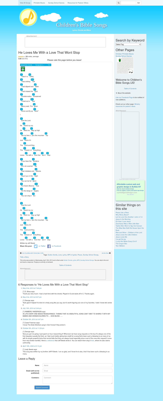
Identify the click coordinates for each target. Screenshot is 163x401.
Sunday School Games (56, 3)
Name (37, 365)
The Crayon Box (121, 243)
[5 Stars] (24, 56)
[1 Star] (19, 56)
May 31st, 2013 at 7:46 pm (32, 288)
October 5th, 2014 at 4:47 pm (33, 319)
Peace (80, 255)
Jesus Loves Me (121, 237)
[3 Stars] (21, 56)
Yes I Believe (120, 246)
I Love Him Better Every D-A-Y (126, 241)
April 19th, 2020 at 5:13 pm (32, 346)
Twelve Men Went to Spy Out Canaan (129, 226)
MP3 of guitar (72, 255)
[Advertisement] (65, 42)
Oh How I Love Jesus (123, 221)
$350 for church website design (125, 189)
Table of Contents (65, 265)
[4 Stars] (23, 56)
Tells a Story (24, 257)
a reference (50, 340)
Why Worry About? (122, 215)
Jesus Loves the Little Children (126, 235)
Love (60, 255)
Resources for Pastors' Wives (78, 3)
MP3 (78, 260)
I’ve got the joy (121, 239)
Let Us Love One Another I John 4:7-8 (129, 217)
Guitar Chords (68, 260)
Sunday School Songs (90, 255)
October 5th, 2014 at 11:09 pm (33, 328)
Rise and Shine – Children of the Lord (129, 232)
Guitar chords (52, 255)
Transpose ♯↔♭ (39, 65)
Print (49, 65)
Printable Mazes (39, 3)
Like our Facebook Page (124, 97)
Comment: (35, 377)
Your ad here (130, 194)
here (92, 340)
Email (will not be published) (32, 372)
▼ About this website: (123, 93)
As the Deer (105, 253)
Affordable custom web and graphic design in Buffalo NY (129, 185)
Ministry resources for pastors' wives (128, 105)
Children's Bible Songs (81, 25)
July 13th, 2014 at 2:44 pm (32, 308)
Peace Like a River (122, 212)
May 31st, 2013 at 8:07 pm (32, 297)
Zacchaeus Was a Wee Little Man (127, 223)
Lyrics (65, 255)
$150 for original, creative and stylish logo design (130, 190)
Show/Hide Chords (26, 65)
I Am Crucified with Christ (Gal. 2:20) (32, 253)
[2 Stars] (20, 56)
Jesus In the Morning (123, 219)
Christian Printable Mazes (125, 54)
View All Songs (25, 3)
